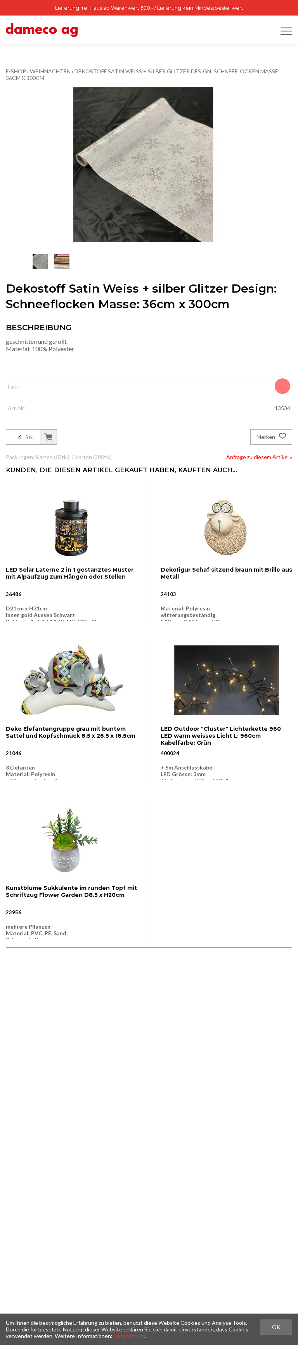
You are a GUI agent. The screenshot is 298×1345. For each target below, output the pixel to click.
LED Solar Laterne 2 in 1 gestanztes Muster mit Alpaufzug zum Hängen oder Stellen (69, 573)
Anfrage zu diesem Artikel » (259, 457)
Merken (266, 436)
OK (276, 1327)
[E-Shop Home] (42, 30)
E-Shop (16, 71)
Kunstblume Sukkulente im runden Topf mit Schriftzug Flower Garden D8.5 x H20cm (71, 891)
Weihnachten (50, 71)
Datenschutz (129, 1336)
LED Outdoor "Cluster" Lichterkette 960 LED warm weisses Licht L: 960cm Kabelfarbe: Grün (221, 735)
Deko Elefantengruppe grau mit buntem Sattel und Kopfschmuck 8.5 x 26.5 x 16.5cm (70, 732)
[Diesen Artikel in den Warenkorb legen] (48, 437)
